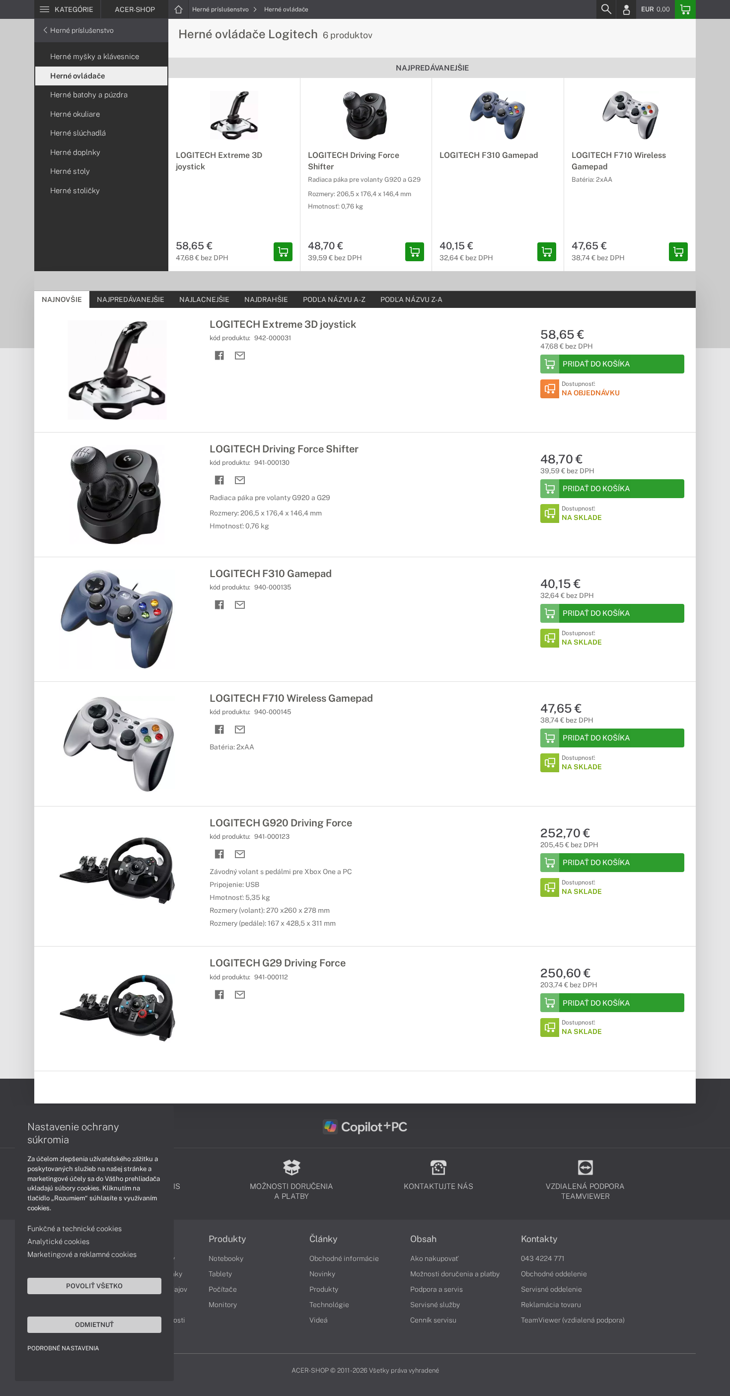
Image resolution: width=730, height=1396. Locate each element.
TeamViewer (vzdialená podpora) (573, 1320)
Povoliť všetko (94, 1286)
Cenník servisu (433, 1320)
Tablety (220, 1274)
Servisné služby (435, 1305)
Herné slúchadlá (78, 133)
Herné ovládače (286, 9)
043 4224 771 (543, 1258)
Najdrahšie (266, 299)
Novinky (322, 1274)
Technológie (329, 1305)
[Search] (606, 9)
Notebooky (226, 1258)
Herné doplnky (75, 152)
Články (323, 1239)
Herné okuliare (75, 114)
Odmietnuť (94, 1324)
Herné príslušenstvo (221, 9)
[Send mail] (240, 356)
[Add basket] (283, 251)
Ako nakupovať (434, 1258)
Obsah (423, 1239)
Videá (318, 1320)
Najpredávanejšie (130, 299)
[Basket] (685, 9)
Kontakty (539, 1239)
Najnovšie (62, 299)
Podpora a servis (436, 1289)
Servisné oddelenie (551, 1289)
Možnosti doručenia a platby (455, 1274)
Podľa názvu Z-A (411, 299)
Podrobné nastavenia (63, 1348)
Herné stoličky (75, 190)
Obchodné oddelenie (554, 1274)
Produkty (227, 1239)
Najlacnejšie (204, 299)
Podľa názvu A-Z (334, 299)
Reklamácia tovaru (551, 1305)
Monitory (223, 1305)
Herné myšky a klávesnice (94, 56)
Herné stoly (70, 171)
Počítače (223, 1289)
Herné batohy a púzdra (89, 94)
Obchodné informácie (344, 1258)
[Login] (626, 9)
